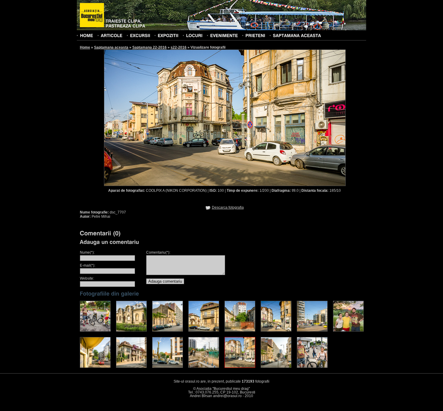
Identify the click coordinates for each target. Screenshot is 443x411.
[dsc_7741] (312, 330)
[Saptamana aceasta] (297, 35)
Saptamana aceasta (111, 47)
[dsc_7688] (203, 330)
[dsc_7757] (95, 366)
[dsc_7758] (131, 366)
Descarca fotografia (228, 207)
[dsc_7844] (348, 330)
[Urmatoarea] (285, 117)
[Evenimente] (224, 35)
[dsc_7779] (276, 366)
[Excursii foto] (140, 35)
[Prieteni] (255, 35)
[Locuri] (194, 35)
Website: (87, 278)
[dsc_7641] (203, 366)
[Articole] (111, 35)
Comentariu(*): (158, 252)
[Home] (86, 35)
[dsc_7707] (240, 366)
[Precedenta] (164, 117)
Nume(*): (87, 252)
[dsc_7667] (131, 330)
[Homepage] (92, 15)
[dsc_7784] (167, 330)
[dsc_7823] (95, 330)
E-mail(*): (87, 265)
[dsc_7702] (240, 330)
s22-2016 (179, 47)
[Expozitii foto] (168, 35)
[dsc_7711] (276, 330)
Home (85, 47)
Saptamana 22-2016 (149, 47)
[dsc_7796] (312, 366)
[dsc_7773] (167, 366)
